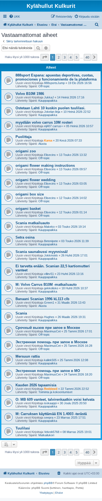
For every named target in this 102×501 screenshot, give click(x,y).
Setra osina (25, 237)
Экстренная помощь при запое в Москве (51, 342)
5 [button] (77, 57)
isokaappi (50, 403)
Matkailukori (46, 435)
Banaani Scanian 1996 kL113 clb (42, 299)
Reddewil (50, 388)
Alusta (42, 143)
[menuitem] (14, 16)
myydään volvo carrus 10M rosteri (44, 122)
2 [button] (59, 57)
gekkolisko (51, 288)
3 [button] (65, 57)
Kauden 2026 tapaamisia (36, 385)
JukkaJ (49, 97)
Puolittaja (24, 137)
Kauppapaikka (47, 100)
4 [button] (71, 57)
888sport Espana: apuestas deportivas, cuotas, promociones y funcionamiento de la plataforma (56, 77)
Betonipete (51, 241)
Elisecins (50, 154)
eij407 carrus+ (53, 126)
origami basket (28, 209)
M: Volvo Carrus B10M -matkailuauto (46, 284)
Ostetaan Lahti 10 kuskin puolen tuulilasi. (50, 108)
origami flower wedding (35, 180)
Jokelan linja (52, 111)
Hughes (49, 317)
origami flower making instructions (45, 165)
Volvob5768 (51, 431)
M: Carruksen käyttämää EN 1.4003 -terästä (51, 414)
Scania (21, 313)
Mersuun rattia (28, 356)
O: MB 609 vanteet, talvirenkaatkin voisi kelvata (55, 399)
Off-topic (44, 86)
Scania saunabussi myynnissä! (42, 252)
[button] (45, 57)
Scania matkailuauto (33, 223)
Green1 (49, 302)
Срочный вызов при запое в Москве (48, 328)
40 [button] (87, 57)
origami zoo (26, 151)
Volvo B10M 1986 (30, 94)
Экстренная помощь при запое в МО (48, 371)
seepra (48, 417)
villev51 (49, 273)
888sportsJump (54, 83)
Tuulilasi (23, 428)
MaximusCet (52, 331)
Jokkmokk (51, 255)
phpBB (48, 482)
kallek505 (50, 360)
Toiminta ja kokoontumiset (55, 392)
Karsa (48, 140)
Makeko (49, 226)
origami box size (30, 194)
